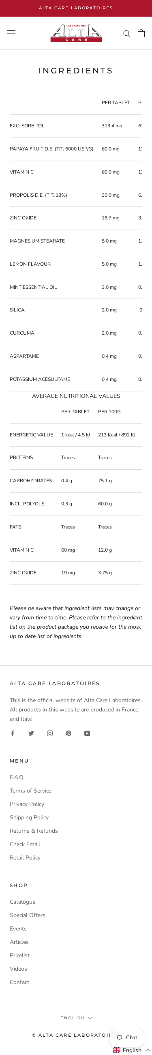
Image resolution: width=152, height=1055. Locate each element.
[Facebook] (12, 732)
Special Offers (27, 915)
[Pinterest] (68, 732)
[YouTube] (87, 732)
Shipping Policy (29, 817)
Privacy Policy (27, 804)
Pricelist (20, 955)
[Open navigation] (11, 33)
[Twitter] (31, 732)
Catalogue (22, 902)
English (72, 1018)
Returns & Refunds (34, 831)
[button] (132, 1050)
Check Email (25, 844)
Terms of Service (30, 791)
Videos (18, 969)
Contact (19, 982)
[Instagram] (50, 732)
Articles (19, 942)
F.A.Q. (17, 777)
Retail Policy (25, 858)
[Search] (127, 33)
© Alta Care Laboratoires (76, 1035)
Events (18, 929)
